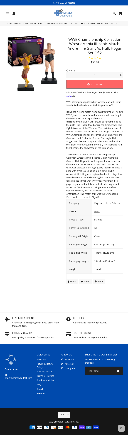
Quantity (70, 70)
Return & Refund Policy (45, 365)
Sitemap (41, 393)
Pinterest (69, 363)
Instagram (69, 368)
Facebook (69, 359)
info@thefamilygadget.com (18, 377)
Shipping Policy (44, 371)
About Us (41, 359)
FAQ (39, 384)
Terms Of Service (45, 375)
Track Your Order (45, 380)
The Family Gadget (13, 23)
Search (40, 389)
